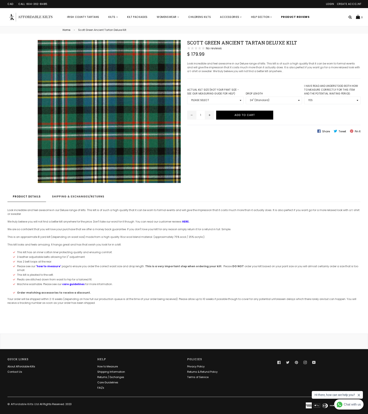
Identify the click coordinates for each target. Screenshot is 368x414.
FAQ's (100, 388)
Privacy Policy (196, 366)
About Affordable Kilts (21, 366)
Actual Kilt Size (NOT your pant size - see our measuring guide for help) (213, 91)
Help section (260, 17)
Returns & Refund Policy (202, 372)
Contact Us (14, 372)
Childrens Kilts (199, 17)
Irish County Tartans (83, 17)
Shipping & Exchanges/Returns (78, 196)
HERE (185, 221)
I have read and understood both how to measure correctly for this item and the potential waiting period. (331, 89)
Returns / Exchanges (110, 377)
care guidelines (73, 284)
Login (330, 4)
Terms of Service (197, 377)
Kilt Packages (137, 17)
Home (66, 30)
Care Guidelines (107, 382)
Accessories (230, 17)
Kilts (112, 17)
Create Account (349, 4)
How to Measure (107, 366)
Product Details (27, 196)
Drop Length (254, 93)
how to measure (48, 266)
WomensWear (167, 17)
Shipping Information (111, 372)
